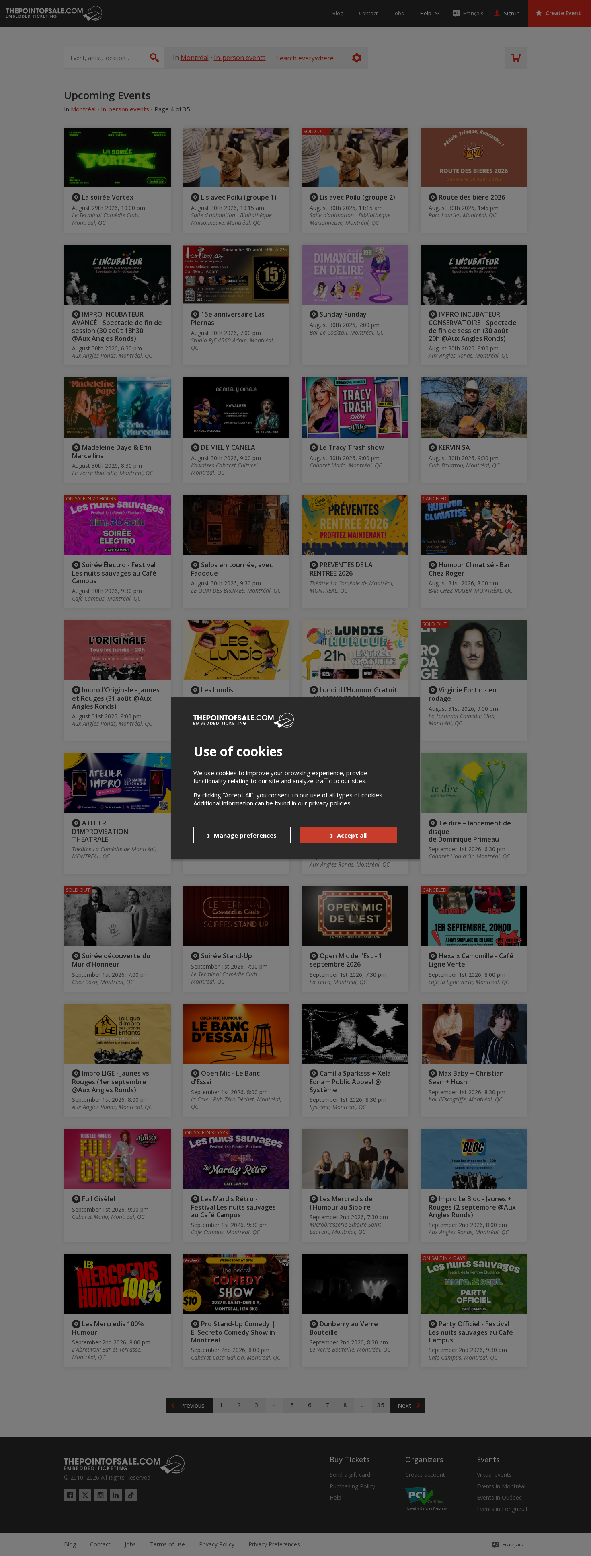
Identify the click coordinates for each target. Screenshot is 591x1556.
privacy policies (330, 803)
